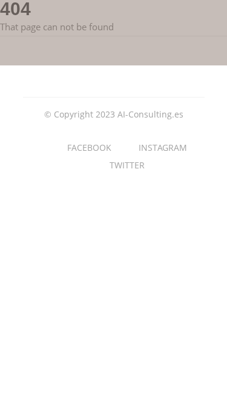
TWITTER (127, 165)
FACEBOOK (89, 147)
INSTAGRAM (163, 147)
